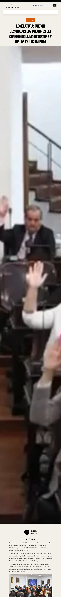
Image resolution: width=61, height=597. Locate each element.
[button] (30, 12)
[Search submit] (54, 5)
